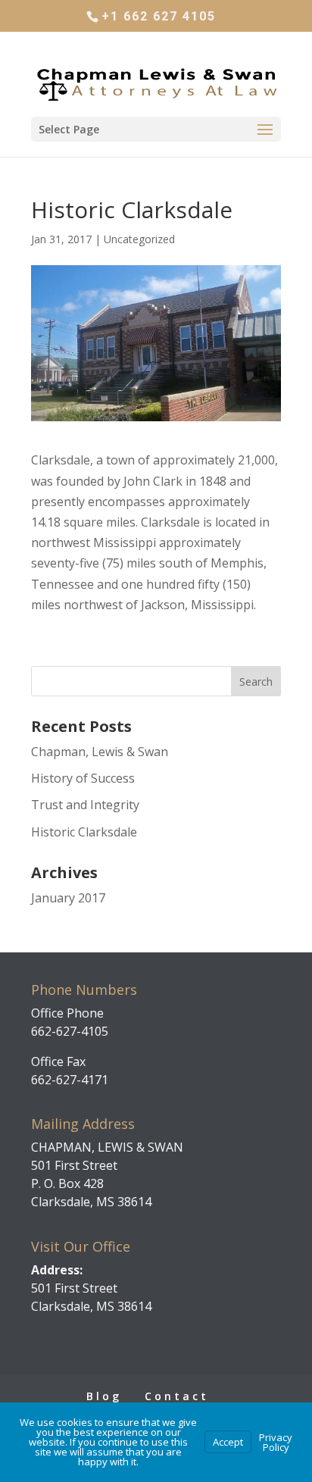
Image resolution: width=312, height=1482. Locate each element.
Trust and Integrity (85, 804)
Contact (177, 1396)
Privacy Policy (275, 1442)
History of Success (83, 778)
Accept (228, 1442)
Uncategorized (139, 239)
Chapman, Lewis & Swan (99, 751)
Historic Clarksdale (84, 832)
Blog (104, 1396)
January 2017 (68, 898)
